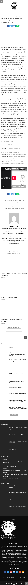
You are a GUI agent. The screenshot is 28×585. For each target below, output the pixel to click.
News (12, 577)
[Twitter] (8, 572)
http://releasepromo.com (14, 148)
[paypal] (17, 572)
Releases (6, 16)
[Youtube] (11, 572)
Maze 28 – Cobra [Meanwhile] (9, 297)
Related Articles (13, 251)
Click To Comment (14, 333)
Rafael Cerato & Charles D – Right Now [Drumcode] (11, 320)
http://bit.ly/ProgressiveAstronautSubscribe (17, 154)
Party (16, 577)
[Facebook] (5, 572)
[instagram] (14, 572)
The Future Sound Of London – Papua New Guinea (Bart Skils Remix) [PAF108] (14, 200)
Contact (8, 577)
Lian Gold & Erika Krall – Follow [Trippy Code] (14, 207)
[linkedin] (15, 26)
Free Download (22, 577)
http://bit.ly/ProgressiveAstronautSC (16, 156)
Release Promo (5, 20)
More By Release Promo (13, 253)
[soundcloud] (20, 572)
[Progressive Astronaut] (14, 2)
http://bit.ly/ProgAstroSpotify (12, 152)
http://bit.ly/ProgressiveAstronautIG (15, 163)
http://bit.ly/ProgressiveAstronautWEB (15, 158)
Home (2, 16)
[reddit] (13, 26)
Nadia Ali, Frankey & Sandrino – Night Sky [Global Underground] (14, 274)
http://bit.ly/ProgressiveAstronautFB (15, 160)
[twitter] (10, 26)
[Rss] (23, 572)
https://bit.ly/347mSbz (8, 141)
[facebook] (8, 26)
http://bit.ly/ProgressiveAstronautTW (14, 161)
